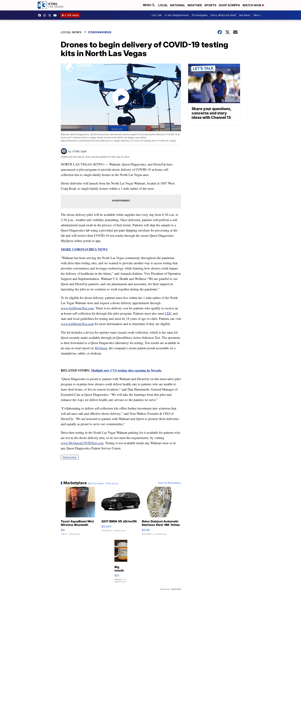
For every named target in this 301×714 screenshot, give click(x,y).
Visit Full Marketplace (169, 483)
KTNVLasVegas (40, 15)
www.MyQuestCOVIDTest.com (82, 443)
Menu (147, 5)
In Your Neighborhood (177, 15)
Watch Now (252, 5)
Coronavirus (99, 32)
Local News (71, 32)
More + (257, 15)
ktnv (45, 15)
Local (163, 5)
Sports (210, 5)
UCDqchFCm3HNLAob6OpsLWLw (55, 15)
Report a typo (70, 457)
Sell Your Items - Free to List (103, 483)
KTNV (50, 15)
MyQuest (101, 348)
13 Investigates (200, 15)
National (177, 5)
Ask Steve (244, 15)
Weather (194, 5)
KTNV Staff (79, 151)
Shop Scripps (229, 5)
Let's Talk (157, 15)
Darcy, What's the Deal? (223, 15)
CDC (168, 313)
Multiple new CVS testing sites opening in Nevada (126, 370)
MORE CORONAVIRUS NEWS (84, 249)
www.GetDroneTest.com (77, 308)
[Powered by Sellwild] (176, 589)
